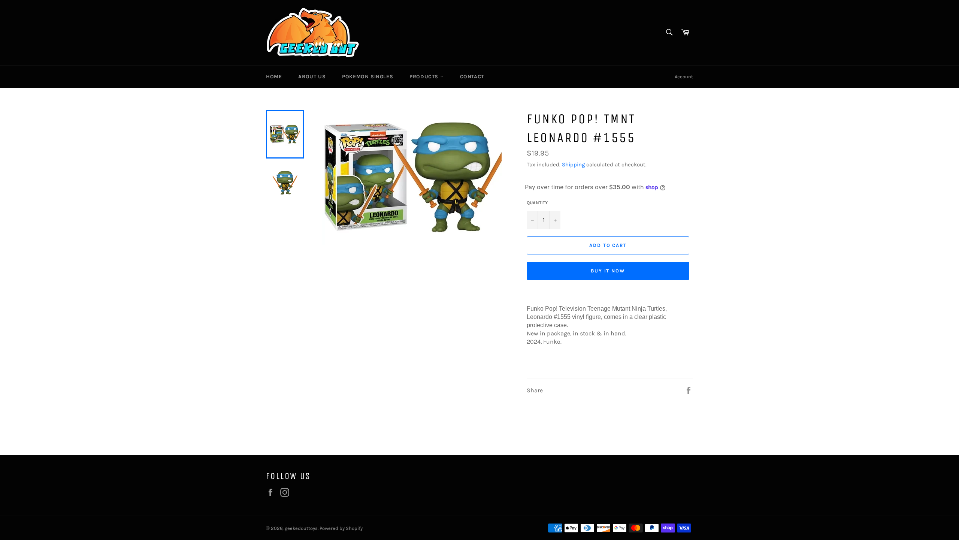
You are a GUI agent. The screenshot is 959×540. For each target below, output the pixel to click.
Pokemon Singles (367, 76)
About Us (312, 76)
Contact (472, 76)
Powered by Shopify (341, 528)
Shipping (573, 164)
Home (274, 76)
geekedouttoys (301, 528)
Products (424, 76)
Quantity (537, 202)
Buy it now (608, 271)
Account (684, 76)
